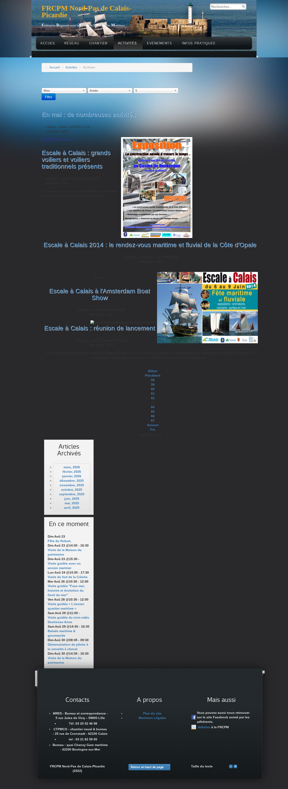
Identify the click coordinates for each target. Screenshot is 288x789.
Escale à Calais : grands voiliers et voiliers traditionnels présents (76, 159)
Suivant (153, 425)
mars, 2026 (71, 467)
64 (153, 407)
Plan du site (152, 713)
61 (153, 393)
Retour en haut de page (147, 767)
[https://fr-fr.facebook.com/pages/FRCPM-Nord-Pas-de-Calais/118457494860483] (193, 717)
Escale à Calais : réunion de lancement (99, 328)
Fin (152, 429)
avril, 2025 (71, 507)
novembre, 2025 (72, 485)
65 (153, 411)
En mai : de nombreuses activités (89, 114)
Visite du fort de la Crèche (68, 577)
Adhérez (204, 727)
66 (153, 416)
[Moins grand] (231, 766)
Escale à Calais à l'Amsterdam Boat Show (99, 294)
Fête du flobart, (59, 541)
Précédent (152, 375)
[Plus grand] (235, 766)
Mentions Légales (152, 718)
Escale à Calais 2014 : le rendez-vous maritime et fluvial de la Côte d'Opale (149, 244)
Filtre (48, 97)
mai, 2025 (72, 503)
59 (153, 384)
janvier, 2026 (71, 476)
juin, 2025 (71, 498)
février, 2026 (72, 471)
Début (152, 371)
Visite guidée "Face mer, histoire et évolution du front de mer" (66, 590)
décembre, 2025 (72, 480)
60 (153, 389)
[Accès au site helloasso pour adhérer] (193, 727)
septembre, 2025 (71, 494)
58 (153, 380)
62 (153, 398)
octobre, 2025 (71, 489)
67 (153, 420)
